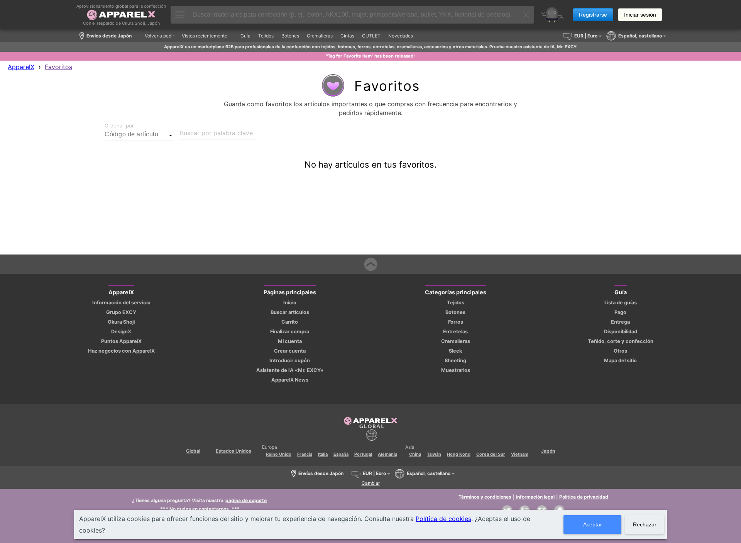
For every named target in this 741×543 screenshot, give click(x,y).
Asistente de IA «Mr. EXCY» (289, 370)
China (415, 454)
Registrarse (593, 15)
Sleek (455, 351)
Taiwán (434, 454)
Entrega (620, 322)
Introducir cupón (289, 360)
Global (193, 451)
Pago (620, 312)
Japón (548, 451)
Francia (304, 454)
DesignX (121, 331)
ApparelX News (289, 380)
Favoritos (58, 67)
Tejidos (455, 302)
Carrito (289, 322)
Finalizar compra (289, 331)
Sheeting (455, 360)
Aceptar (592, 524)
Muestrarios (455, 370)
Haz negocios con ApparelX (121, 351)
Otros (620, 351)
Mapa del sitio (620, 360)
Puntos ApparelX (121, 341)
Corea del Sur (490, 454)
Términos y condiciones (484, 497)
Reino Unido (278, 454)
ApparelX (21, 67)
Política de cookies (443, 519)
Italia (323, 454)
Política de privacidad (583, 497)
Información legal (535, 497)
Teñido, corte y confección (620, 341)
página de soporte (246, 500)
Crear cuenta (290, 351)
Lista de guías (620, 302)
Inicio (289, 302)
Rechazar (644, 524)
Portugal (363, 454)
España (341, 454)
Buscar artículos (290, 312)
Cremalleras (455, 341)
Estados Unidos (233, 451)
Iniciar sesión (640, 15)
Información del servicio (121, 302)
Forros (455, 322)
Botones (455, 312)
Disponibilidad (620, 331)
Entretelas (455, 331)
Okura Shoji (121, 322)
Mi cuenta (290, 341)
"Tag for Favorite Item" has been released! (370, 56)
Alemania (387, 454)
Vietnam (519, 454)
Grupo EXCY (121, 312)
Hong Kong (458, 454)
